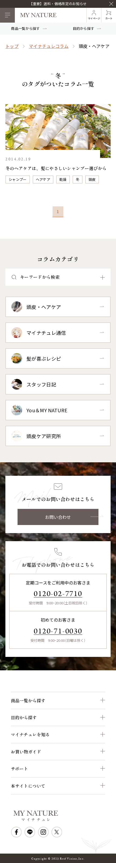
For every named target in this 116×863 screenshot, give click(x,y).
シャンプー (18, 179)
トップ (12, 46)
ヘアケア (43, 179)
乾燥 (63, 179)
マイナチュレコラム (49, 46)
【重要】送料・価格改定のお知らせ (58, 3)
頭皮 (92, 179)
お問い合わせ (58, 517)
